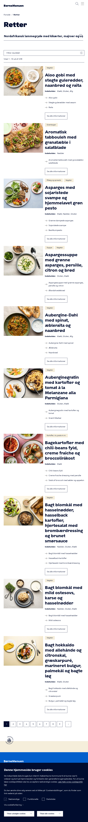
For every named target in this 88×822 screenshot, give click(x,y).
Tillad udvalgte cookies (16, 814)
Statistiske (50, 799)
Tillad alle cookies (47, 814)
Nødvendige (13, 799)
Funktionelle (33, 799)
